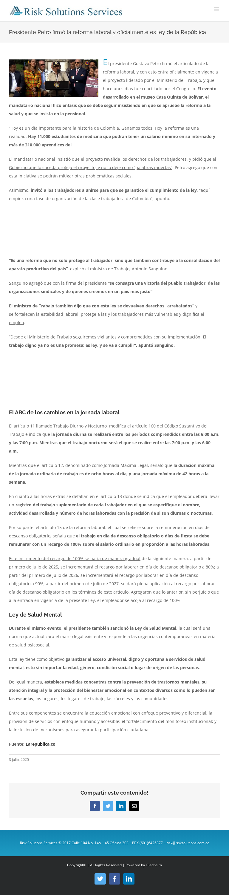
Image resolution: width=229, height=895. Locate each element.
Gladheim (154, 865)
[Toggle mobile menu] (217, 9)
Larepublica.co (39, 744)
